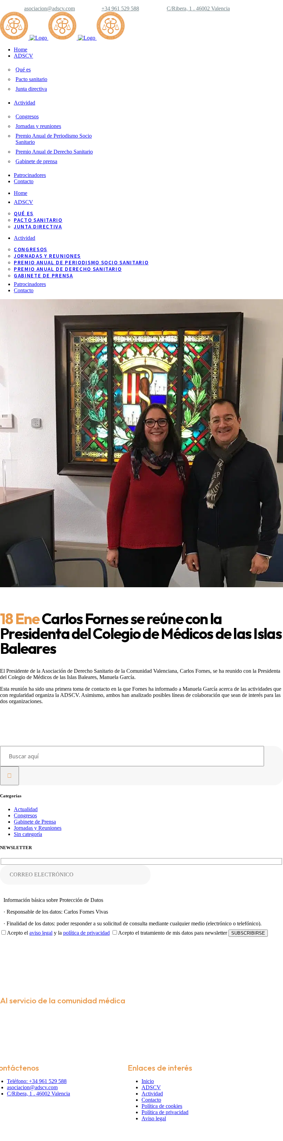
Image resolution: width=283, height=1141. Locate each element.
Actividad (152, 1093)
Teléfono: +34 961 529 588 (37, 1081)
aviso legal (40, 933)
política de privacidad (86, 933)
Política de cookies (162, 1106)
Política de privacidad (165, 1112)
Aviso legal (154, 1118)
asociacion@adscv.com (49, 8)
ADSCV (151, 1087)
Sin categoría (28, 834)
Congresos (25, 815)
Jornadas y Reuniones (37, 828)
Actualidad (26, 809)
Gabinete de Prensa (35, 822)
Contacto (151, 1100)
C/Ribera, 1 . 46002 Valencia (198, 8)
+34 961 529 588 (120, 8)
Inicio (148, 1081)
